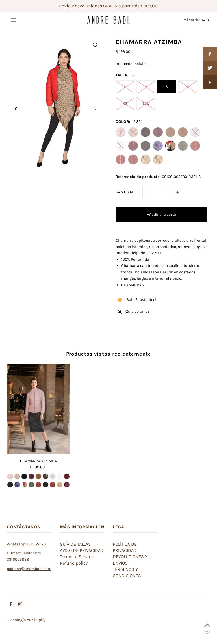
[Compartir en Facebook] (210, 54)
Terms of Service (77, 556)
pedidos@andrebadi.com (29, 568)
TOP (207, 632)
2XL (146, 103)
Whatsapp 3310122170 (26, 544)
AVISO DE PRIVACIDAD (82, 550)
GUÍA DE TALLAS (75, 544)
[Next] (95, 109)
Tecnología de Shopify (26, 619)
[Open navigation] (24, 19)
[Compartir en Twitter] (210, 68)
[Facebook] (11, 605)
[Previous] (16, 109)
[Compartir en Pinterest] (210, 82)
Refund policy (74, 563)
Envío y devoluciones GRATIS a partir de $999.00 (108, 5)
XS (125, 103)
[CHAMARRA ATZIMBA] (38, 409)
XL (188, 86)
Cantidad (125, 192)
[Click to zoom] (95, 44)
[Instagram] (20, 605)
